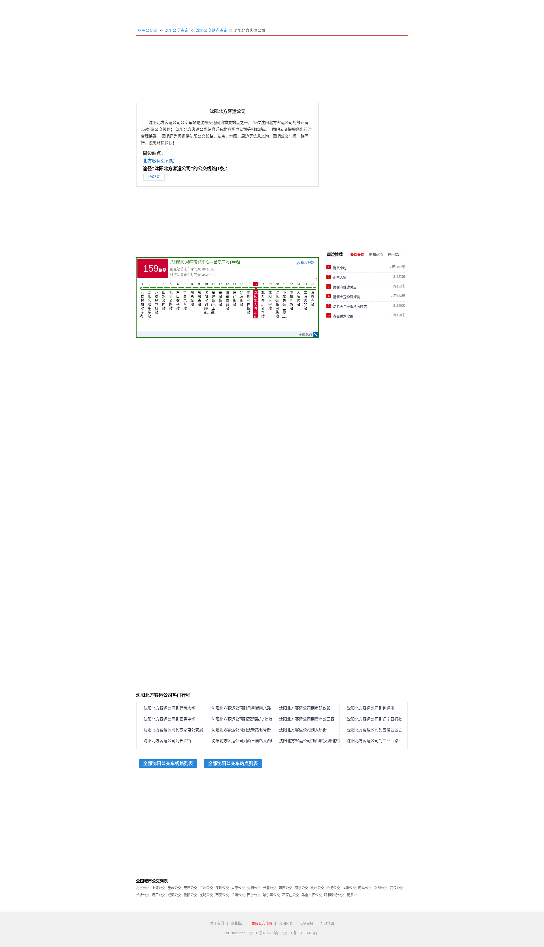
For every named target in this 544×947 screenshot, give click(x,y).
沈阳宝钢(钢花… (206, 298)
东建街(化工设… (213, 298)
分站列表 (286, 923)
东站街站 (220, 294)
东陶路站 (199, 294)
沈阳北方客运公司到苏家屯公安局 (173, 730)
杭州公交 (317, 888)
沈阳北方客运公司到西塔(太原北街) (310, 741)
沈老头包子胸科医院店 (350, 307)
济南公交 (285, 888)
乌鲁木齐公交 (311, 895)
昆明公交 (206, 895)
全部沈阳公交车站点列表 (233, 763)
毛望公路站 (171, 296)
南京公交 (301, 888)
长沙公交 (143, 895)
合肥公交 (333, 888)
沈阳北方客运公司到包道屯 (370, 708)
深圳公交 (222, 888)
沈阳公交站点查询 (212, 30)
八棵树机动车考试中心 (190, 262)
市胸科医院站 (248, 298)
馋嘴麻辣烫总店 (345, 287)
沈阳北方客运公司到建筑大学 (169, 708)
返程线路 (307, 263)
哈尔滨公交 (271, 895)
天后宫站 (298, 294)
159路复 (154, 177)
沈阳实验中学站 (149, 300)
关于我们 (217, 923)
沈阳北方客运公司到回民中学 (169, 719)
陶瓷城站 (192, 294)
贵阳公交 (190, 895)
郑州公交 (381, 888)
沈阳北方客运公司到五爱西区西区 (376, 730)
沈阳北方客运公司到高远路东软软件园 (245, 719)
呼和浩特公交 (334, 895)
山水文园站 (163, 296)
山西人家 (340, 278)
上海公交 (158, 888)
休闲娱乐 (394, 255)
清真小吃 (340, 268)
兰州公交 (238, 895)
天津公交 (190, 888)
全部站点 (305, 335)
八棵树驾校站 (156, 298)
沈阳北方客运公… (255, 300)
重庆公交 (174, 888)
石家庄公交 (290, 895)
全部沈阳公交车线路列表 (168, 763)
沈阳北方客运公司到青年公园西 (307, 719)
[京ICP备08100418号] (300, 933)
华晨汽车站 (185, 296)
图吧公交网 (147, 30)
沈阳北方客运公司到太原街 (303, 730)
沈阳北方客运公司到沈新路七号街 (241, 730)
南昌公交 (365, 888)
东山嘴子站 (178, 296)
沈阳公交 (254, 888)
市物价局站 (291, 296)
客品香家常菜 (343, 316)
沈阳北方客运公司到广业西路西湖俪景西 (382, 741)
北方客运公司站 (159, 160)
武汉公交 (396, 888)
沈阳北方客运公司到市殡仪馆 (305, 708)
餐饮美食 (357, 255)
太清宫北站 (305, 296)
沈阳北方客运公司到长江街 (167, 741)
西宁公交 (254, 895)
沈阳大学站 (270, 296)
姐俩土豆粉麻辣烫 (346, 297)
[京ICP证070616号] (263, 933)
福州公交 (349, 888)
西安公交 (222, 895)
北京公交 (143, 888)
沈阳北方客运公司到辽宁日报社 (374, 719)
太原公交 (238, 888)
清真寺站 (312, 294)
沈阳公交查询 (176, 30)
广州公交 (206, 888)
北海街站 (241, 294)
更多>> (352, 895)
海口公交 (158, 895)
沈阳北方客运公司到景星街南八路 (241, 708)
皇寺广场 (221, 262)
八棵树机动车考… (142, 300)
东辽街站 (234, 294)
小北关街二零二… (284, 300)
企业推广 (238, 923)
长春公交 (270, 888)
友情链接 (306, 923)
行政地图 (327, 923)
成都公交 (174, 895)
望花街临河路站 (277, 300)
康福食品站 (227, 296)
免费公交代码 (262, 923)
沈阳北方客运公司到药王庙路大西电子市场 (249, 741)
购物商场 (376, 255)
